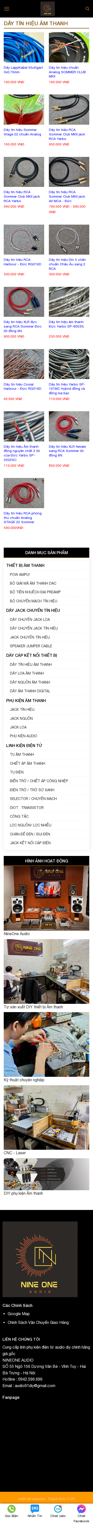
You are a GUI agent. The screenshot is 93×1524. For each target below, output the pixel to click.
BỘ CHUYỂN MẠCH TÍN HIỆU (33, 601)
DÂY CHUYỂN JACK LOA (30, 620)
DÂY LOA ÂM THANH (27, 673)
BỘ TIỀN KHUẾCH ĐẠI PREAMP (35, 592)
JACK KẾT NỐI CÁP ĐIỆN (30, 843)
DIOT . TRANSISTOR (27, 808)
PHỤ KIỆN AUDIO (23, 736)
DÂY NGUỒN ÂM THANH (30, 682)
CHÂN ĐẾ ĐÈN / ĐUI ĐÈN (30, 834)
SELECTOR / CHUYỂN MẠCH (33, 799)
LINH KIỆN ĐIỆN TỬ (24, 745)
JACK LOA (18, 727)
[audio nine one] (47, 8)
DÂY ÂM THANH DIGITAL (30, 691)
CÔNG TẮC (19, 816)
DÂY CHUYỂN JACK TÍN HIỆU (34, 628)
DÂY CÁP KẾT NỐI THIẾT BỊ (31, 655)
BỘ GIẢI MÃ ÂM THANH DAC (33, 583)
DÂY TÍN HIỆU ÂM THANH (31, 665)
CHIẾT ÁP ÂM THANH (27, 763)
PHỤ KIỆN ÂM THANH (26, 700)
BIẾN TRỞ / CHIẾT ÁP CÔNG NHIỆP (39, 781)
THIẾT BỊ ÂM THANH (25, 565)
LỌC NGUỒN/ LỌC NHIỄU (30, 825)
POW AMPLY (20, 575)
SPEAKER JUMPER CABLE (31, 646)
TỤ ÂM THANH (22, 755)
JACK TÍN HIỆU (22, 710)
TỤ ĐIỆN (17, 772)
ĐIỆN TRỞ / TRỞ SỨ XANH (32, 790)
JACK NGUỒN (21, 719)
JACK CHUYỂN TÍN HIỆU (30, 637)
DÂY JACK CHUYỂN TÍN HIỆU (33, 610)
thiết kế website (32, 1499)
